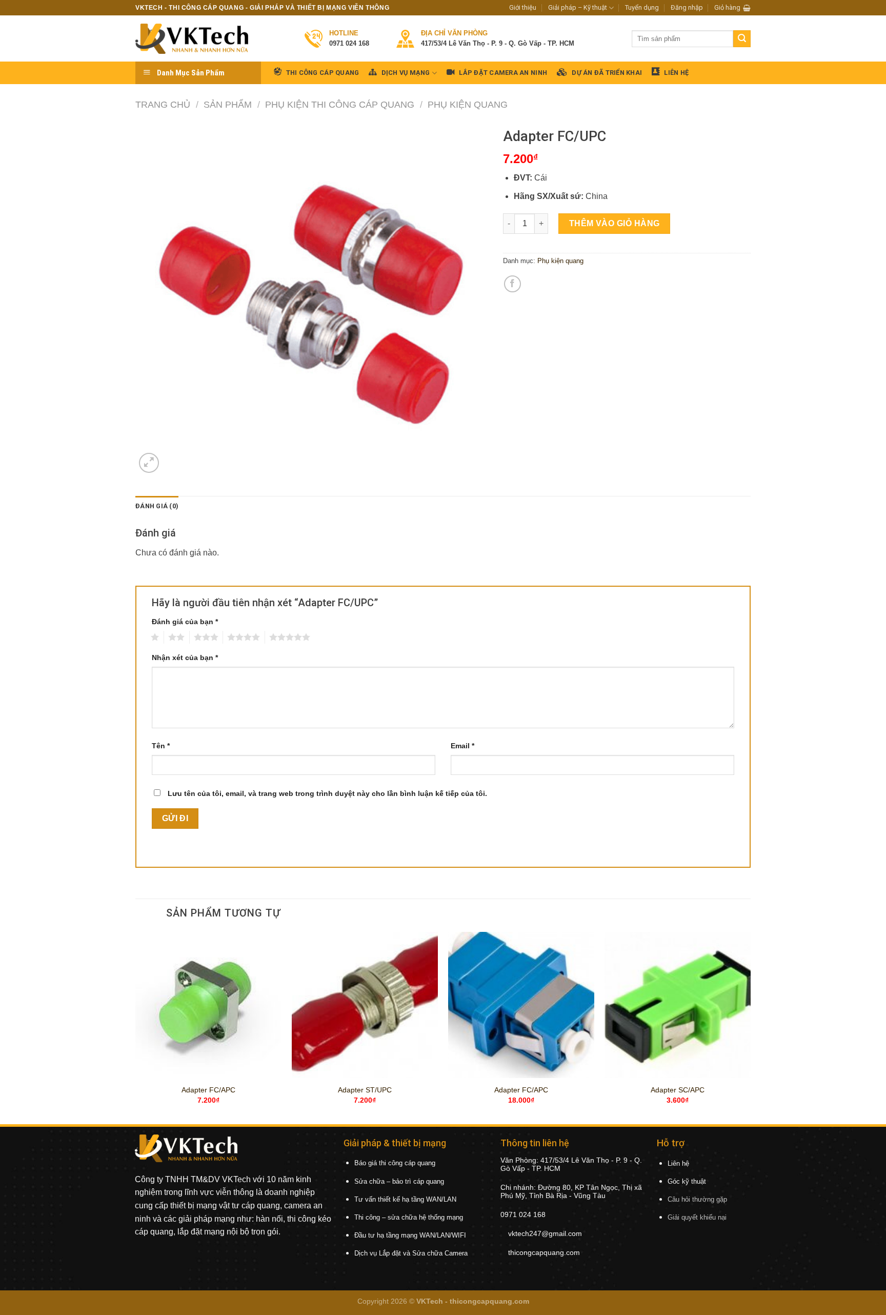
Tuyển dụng (642, 7)
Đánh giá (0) (156, 506)
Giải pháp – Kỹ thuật (577, 7)
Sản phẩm (228, 104)
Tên (161, 746)
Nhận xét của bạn (185, 657)
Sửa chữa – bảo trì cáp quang (399, 1181)
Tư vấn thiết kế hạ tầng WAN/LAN (405, 1199)
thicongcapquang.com (544, 1252)
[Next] (750, 1027)
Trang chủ (162, 104)
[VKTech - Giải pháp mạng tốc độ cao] (191, 39)
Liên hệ (678, 1163)
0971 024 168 (523, 1214)
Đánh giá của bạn (185, 621)
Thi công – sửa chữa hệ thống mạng (408, 1217)
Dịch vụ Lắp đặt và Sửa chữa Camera (411, 1253)
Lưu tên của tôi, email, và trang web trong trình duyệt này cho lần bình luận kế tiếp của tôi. (327, 793)
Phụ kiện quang (468, 104)
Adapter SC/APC (677, 1090)
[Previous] (136, 1027)
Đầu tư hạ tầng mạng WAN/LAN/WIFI (410, 1235)
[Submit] (742, 39)
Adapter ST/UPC (365, 1090)
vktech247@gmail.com (545, 1233)
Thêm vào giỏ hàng (614, 223)
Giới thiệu (522, 7)
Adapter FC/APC (208, 1090)
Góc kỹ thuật (687, 1181)
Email (462, 746)
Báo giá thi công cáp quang (394, 1163)
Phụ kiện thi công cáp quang (339, 104)
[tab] (156, 506)
